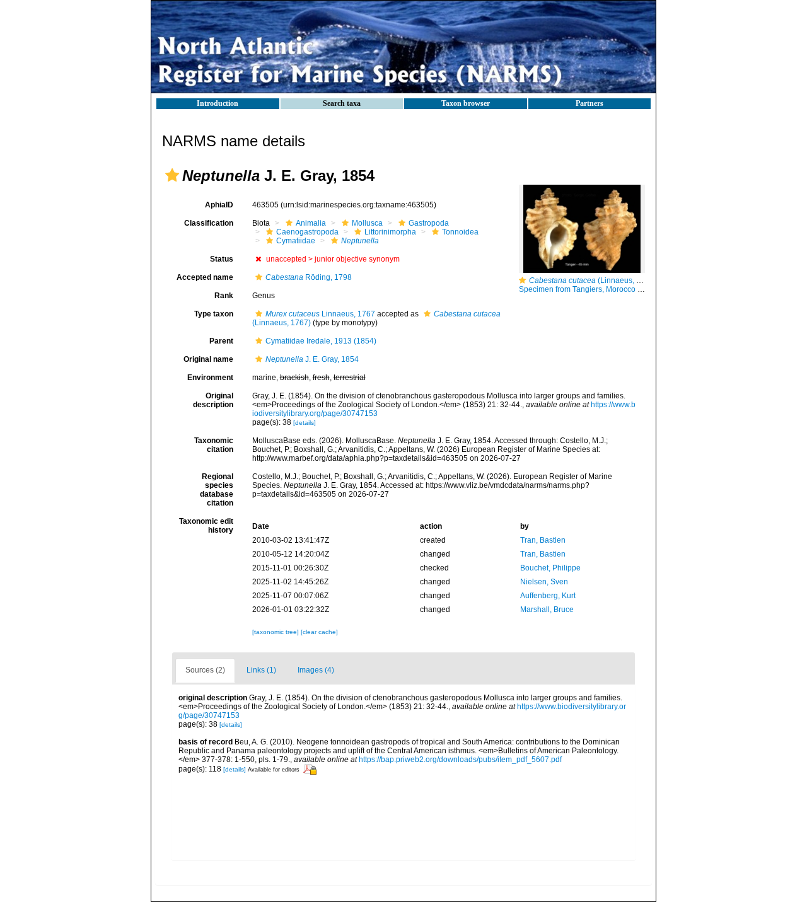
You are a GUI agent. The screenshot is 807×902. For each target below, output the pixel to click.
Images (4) (316, 670)
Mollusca (367, 223)
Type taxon (213, 313)
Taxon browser (465, 103)
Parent (221, 341)
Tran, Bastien (543, 540)
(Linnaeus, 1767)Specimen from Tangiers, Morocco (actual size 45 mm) (611, 285)
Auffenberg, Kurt (548, 595)
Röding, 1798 (308, 277)
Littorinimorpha (390, 232)
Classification (208, 223)
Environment (210, 377)
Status (221, 259)
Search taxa (342, 103)
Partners (589, 103)
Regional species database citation (216, 489)
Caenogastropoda (307, 232)
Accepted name (205, 277)
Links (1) (261, 670)
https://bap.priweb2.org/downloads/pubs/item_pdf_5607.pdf (460, 759)
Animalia (311, 223)
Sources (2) (205, 670)
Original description (213, 400)
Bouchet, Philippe (550, 568)
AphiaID (219, 204)
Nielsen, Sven (544, 581)
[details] (304, 422)
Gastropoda (429, 223)
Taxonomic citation (213, 445)
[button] (172, 175)
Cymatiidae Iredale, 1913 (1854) (320, 341)
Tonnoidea (460, 232)
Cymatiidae (295, 240)
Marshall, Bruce (547, 609)
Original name (208, 359)
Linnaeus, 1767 (320, 313)
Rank (223, 295)
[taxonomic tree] (276, 631)
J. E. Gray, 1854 (312, 359)
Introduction (217, 103)
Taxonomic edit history (206, 526)
